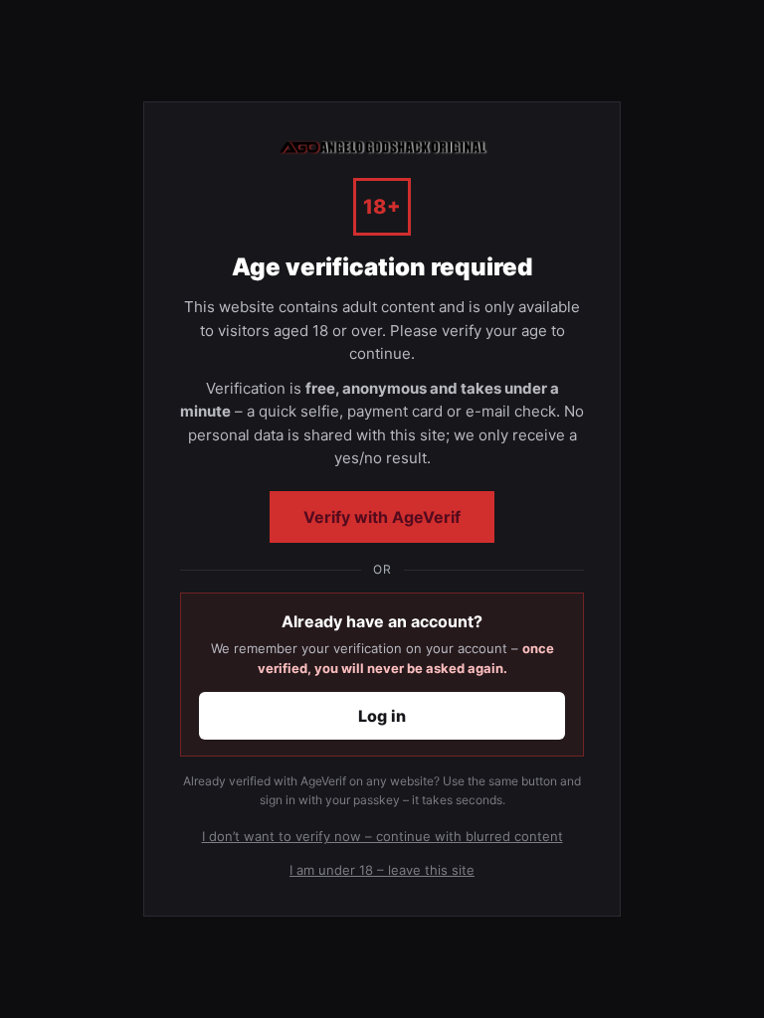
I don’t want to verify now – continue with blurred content (382, 836)
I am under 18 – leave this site (382, 870)
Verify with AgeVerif (382, 517)
